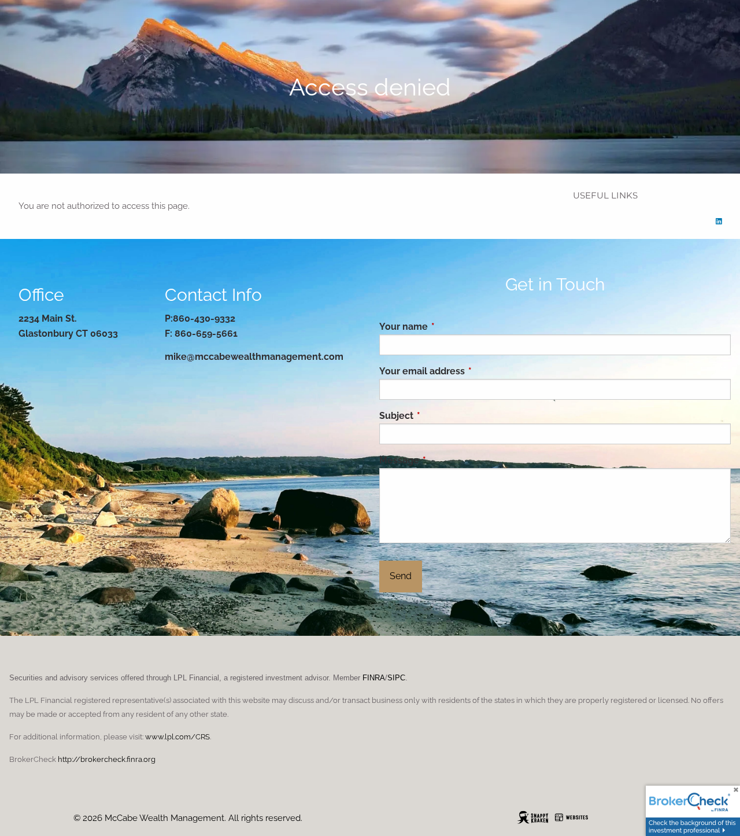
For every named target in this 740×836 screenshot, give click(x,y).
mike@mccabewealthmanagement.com (254, 356)
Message (446, 460)
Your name (451, 326)
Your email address (469, 371)
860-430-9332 (204, 318)
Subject (443, 415)
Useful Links (605, 195)
